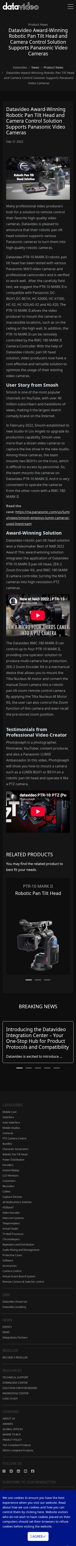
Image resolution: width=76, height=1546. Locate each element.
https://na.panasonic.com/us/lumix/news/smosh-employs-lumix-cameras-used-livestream (38, 518)
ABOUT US (9, 1418)
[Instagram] (6, 1471)
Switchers (8, 1117)
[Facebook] (34, 1471)
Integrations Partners (15, 1337)
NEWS (6, 1332)
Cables (7, 1191)
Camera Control (12, 1271)
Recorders (9, 1186)
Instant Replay (11, 1170)
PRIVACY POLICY (12, 1440)
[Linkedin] (20, 1471)
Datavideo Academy (14, 1307)
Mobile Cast (9, 1112)
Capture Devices (12, 1197)
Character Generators (15, 1149)
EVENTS (7, 1327)
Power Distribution (13, 1159)
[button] (28, 980)
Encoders (8, 1165)
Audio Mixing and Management (21, 1250)
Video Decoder (11, 1213)
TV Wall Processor (13, 1234)
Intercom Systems (13, 1218)
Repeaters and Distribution (18, 1244)
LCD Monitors (11, 1175)
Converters (9, 1181)
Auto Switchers (11, 1122)
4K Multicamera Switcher (17, 1202)
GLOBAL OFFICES (13, 1429)
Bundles (7, 1144)
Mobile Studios (11, 1128)
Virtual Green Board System (19, 1276)
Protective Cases (12, 1255)
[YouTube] (27, 1471)
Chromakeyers (11, 1239)
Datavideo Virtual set (15, 1301)
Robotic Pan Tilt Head (15, 1154)
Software (8, 1260)
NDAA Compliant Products (18, 1450)
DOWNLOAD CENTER (15, 1383)
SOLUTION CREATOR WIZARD (20, 1388)
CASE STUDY (10, 1398)
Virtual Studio (10, 1228)
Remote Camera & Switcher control (23, 1281)
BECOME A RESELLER (15, 1357)
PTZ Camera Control (14, 1138)
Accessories (10, 1266)
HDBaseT (8, 1207)
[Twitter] (13, 1471)
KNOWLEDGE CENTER (15, 1393)
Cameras (8, 1133)
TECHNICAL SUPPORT (15, 1377)
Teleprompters (11, 1223)
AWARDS (8, 1424)
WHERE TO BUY (12, 1434)
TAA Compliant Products (17, 1445)
